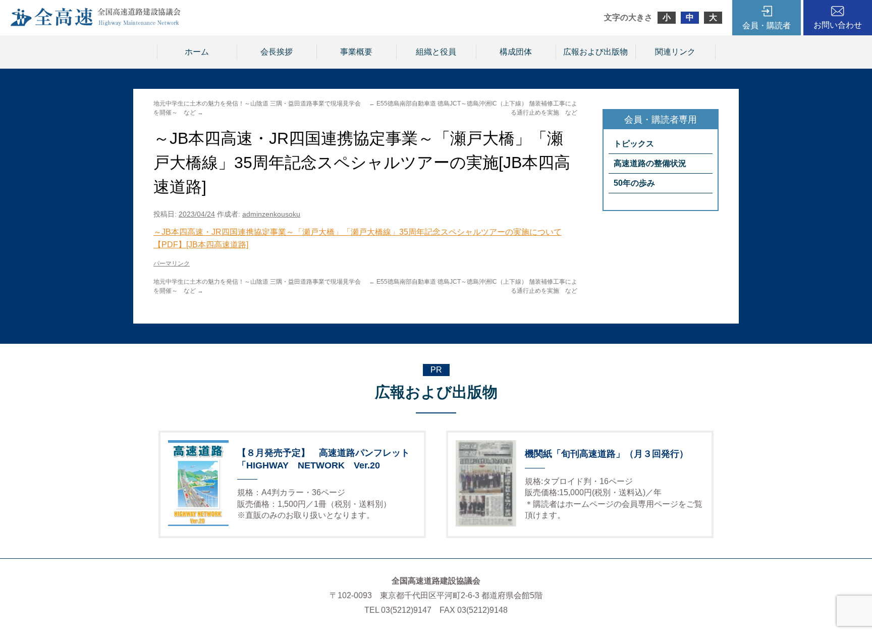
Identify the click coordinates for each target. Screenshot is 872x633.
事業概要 (356, 51)
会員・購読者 (766, 25)
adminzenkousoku (271, 214)
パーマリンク (171, 263)
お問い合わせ (837, 25)
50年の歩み (634, 183)
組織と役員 (436, 51)
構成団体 (516, 51)
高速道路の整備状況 (650, 163)
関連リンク (675, 51)
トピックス (634, 143)
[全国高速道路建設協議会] (95, 23)
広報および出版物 (595, 51)
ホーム (197, 51)
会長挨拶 (276, 51)
